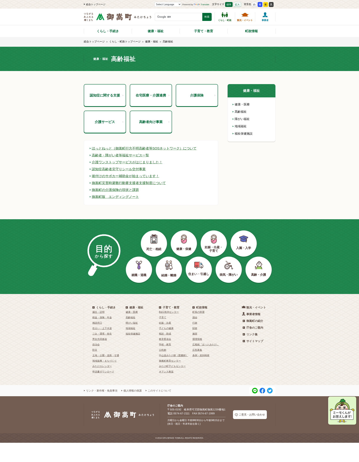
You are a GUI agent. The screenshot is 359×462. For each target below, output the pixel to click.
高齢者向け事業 (151, 122)
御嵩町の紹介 (254, 320)
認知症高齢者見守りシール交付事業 (119, 169)
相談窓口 (97, 322)
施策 (194, 333)
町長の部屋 (198, 312)
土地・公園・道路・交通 (105, 355)
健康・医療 (242, 104)
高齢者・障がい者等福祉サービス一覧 (120, 155)
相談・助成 (165, 333)
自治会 (96, 344)
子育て (162, 317)
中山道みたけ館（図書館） (173, 355)
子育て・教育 (203, 31)
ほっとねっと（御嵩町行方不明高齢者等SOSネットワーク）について (144, 148)
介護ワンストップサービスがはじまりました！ (127, 162)
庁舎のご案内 (254, 327)
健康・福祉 (156, 31)
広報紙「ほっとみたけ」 (205, 344)
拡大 (237, 4)
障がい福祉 (242, 119)
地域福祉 (241, 126)
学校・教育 (165, 344)
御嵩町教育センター (170, 360)
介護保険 (197, 95)
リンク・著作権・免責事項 (101, 390)
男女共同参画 (99, 339)
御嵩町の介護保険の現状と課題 (115, 190)
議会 (194, 317)
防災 (94, 350)
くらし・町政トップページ (125, 41)
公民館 (162, 350)
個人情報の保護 (132, 390)
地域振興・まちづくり (104, 360)
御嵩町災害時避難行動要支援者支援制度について (129, 183)
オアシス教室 (166, 371)
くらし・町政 (224, 20)
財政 (194, 328)
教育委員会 (165, 339)
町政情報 (251, 31)
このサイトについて (159, 390)
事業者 (265, 20)
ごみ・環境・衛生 (102, 333)
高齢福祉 (241, 111)
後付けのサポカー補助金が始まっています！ (125, 176)
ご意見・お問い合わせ (252, 414)
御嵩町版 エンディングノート (115, 197)
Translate (205, 4)
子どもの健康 (166, 328)
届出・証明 (98, 312)
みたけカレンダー (102, 366)
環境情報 (197, 339)
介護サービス (105, 122)
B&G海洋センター (169, 312)
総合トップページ (95, 4)
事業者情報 (253, 314)
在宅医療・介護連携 (151, 95)
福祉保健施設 (244, 133)
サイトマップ (254, 341)
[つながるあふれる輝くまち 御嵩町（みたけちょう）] (117, 18)
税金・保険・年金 (102, 317)
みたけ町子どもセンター (172, 366)
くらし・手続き (108, 31)
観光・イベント (245, 20)
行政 (194, 322)
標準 (228, 4)
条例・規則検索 (200, 355)
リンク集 (252, 334)
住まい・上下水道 (102, 328)
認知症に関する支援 (105, 95)
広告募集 (197, 350)
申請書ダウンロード (103, 371)
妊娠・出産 (165, 322)
